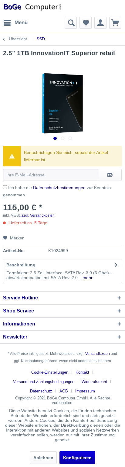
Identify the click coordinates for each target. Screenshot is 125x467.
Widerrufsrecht (94, 381)
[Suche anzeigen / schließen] (71, 23)
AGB (63, 391)
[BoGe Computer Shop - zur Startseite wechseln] (32, 8)
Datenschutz (41, 391)
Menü (21, 22)
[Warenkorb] (115, 23)
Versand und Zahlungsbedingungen (43, 381)
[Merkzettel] (85, 23)
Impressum (85, 391)
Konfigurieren (77, 457)
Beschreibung (20, 264)
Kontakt (82, 372)
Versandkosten (97, 354)
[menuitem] (15, 23)
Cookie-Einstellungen (49, 372)
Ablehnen (43, 457)
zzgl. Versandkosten (38, 215)
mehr (87, 277)
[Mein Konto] (100, 23)
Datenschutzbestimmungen (59, 187)
